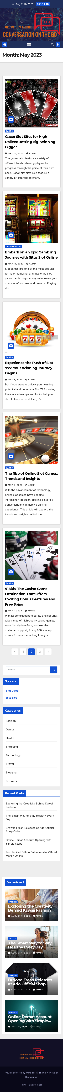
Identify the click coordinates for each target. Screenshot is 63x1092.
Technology (13, 755)
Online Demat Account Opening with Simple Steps (30, 1020)
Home (23, 1084)
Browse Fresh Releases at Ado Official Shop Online (30, 984)
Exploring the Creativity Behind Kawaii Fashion (30, 908)
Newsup (51, 1072)
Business (11, 781)
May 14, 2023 (16, 264)
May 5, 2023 (15, 485)
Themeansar (31, 1077)
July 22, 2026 (19, 1026)
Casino (9, 131)
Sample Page (35, 1084)
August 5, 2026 (21, 953)
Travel (10, 764)
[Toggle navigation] (29, 44)
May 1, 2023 (15, 610)
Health (10, 738)
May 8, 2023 (15, 379)
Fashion (11, 720)
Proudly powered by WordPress (21, 1072)
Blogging (11, 772)
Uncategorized (13, 247)
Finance (13, 1012)
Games (10, 729)
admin (33, 153)
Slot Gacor (13, 690)
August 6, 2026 (21, 916)
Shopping (12, 746)
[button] (52, 44)
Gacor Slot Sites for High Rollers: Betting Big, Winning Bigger (30, 141)
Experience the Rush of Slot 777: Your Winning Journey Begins (29, 368)
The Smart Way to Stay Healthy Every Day (29, 945)
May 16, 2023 (16, 153)
